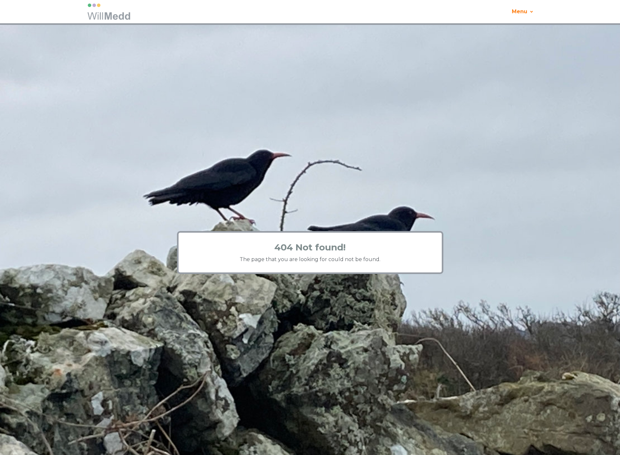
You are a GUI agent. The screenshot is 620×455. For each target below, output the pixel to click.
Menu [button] (519, 11)
